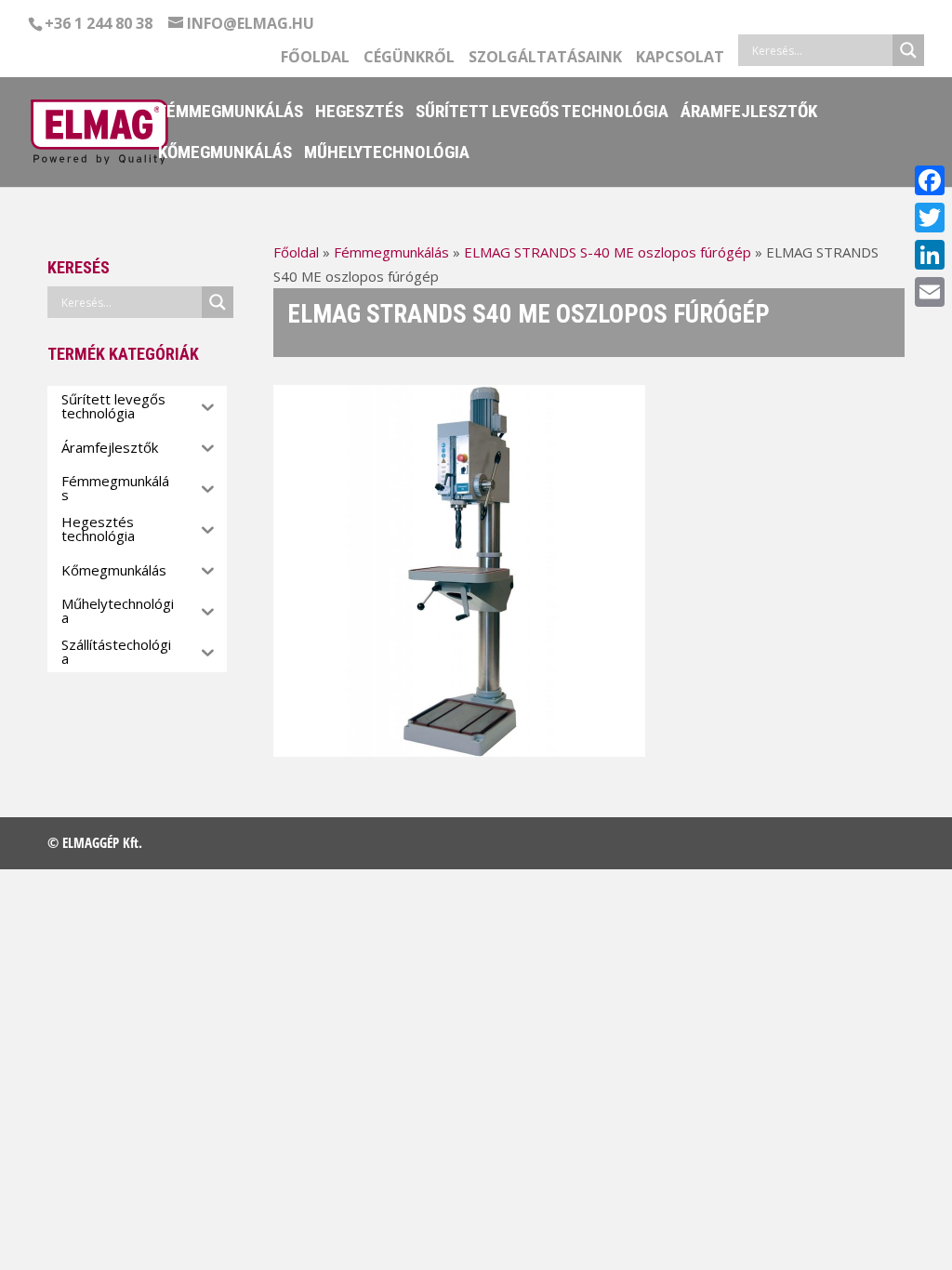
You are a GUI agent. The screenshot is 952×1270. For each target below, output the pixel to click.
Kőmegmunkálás (225, 154)
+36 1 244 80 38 (98, 23)
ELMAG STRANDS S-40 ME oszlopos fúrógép (607, 252)
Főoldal (315, 58)
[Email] (929, 292)
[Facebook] (929, 180)
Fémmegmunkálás (230, 113)
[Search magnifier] (908, 50)
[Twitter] (929, 217)
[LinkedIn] (929, 254)
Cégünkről (409, 58)
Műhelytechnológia (386, 154)
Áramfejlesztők (749, 113)
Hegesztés (359, 113)
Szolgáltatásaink (545, 58)
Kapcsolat (680, 58)
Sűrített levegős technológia (542, 113)
